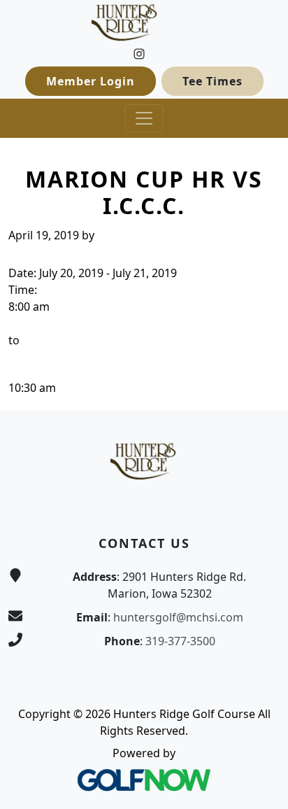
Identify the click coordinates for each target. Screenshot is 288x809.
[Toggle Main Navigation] (144, 118)
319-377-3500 (180, 641)
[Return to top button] (260, 383)
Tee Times (212, 81)
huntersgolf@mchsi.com (178, 617)
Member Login (90, 81)
